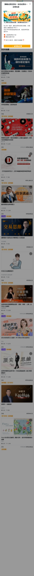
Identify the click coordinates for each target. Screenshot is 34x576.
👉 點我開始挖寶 (17, 46)
